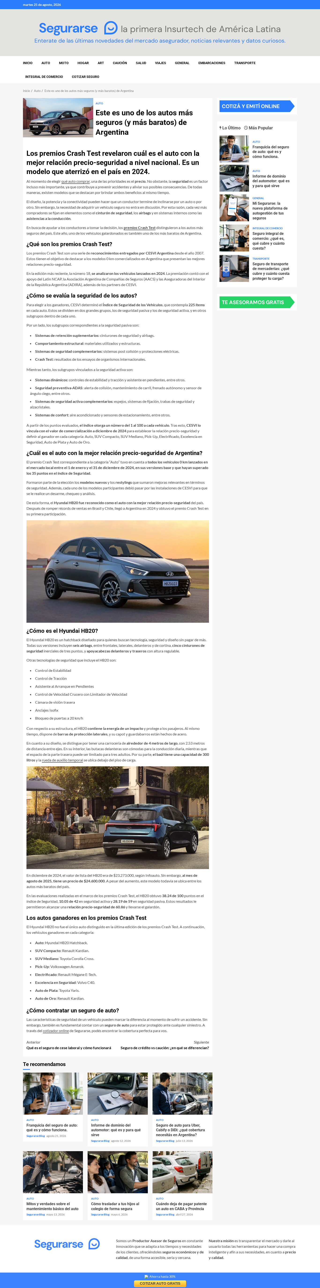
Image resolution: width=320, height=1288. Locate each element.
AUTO (45, 63)
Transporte (245, 63)
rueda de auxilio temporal (62, 760)
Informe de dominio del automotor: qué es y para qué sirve (118, 1094)
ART (101, 63)
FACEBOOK (58, 1271)
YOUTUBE (99, 1271)
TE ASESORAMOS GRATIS (253, 302)
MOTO (64, 63)
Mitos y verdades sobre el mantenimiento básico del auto (53, 1172)
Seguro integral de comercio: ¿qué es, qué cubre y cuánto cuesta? (234, 238)
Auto (99, 103)
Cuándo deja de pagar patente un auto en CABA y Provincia (182, 1172)
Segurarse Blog (35, 1136)
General (182, 63)
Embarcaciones (211, 63)
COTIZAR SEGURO (85, 77)
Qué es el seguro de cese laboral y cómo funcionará (68, 1045)
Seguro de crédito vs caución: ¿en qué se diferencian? (165, 1045)
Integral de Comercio (44, 77)
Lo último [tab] (231, 127)
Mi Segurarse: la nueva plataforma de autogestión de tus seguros (234, 207)
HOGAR (83, 63)
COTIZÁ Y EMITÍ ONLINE (251, 106)
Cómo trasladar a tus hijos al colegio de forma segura (118, 1172)
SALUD (141, 63)
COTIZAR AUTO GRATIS (160, 1283)
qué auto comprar (75, 181)
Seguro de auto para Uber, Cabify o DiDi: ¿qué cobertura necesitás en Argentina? (182, 1094)
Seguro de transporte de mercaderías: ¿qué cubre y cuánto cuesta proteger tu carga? (234, 268)
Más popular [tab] (260, 127)
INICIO (28, 63)
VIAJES (160, 63)
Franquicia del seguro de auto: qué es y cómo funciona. (53, 1094)
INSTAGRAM (34, 1271)
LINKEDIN (79, 1271)
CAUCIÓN (120, 63)
